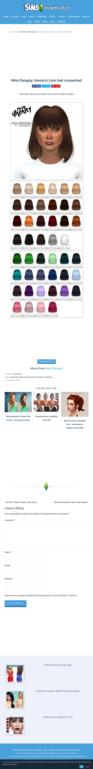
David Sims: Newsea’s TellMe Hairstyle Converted (58, 691)
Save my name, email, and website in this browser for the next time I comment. (41, 595)
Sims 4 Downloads (46, 8)
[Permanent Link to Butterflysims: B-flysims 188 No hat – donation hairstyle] (18, 411)
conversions (14, 377)
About (88, 767)
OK (81, 767)
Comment (10, 520)
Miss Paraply (54, 368)
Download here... (47, 361)
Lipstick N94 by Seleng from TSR (58, 717)
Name (8, 552)
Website (9, 578)
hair (21, 377)
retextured (47, 377)
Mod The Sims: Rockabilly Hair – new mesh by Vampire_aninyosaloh (74, 424)
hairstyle (27, 377)
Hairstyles (17, 374)
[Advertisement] (46, 56)
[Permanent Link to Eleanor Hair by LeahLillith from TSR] (46, 411)
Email (8, 565)
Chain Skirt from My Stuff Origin (58, 665)
